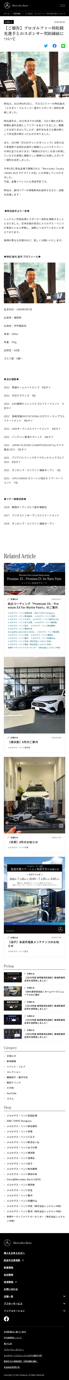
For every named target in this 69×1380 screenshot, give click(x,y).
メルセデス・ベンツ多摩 (19, 1131)
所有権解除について (13, 1337)
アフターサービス (13, 1303)
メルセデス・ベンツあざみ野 (22, 1147)
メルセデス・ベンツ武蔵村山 (22, 1200)
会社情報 (8, 1274)
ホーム (6, 13)
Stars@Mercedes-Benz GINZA (24, 1179)
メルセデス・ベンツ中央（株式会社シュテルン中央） (35, 1206)
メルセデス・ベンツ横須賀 (21, 1152)
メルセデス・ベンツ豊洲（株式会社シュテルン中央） (35, 1211)
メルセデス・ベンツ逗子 (19, 1163)
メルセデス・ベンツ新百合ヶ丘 (23, 1142)
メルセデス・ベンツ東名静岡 (22, 1168)
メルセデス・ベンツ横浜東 (21, 1184)
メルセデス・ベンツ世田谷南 (22, 1115)
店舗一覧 (8, 1296)
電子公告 (8, 1343)
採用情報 (9, 1281)
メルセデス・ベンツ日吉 (19, 1190)
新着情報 (17, 13)
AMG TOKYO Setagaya (19, 1120)
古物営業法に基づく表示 (15, 1331)
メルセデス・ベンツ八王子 (21, 1136)
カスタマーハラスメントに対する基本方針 (23, 1355)
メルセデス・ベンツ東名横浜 (22, 1126)
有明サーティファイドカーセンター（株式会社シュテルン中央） (36, 1218)
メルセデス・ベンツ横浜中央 (22, 1174)
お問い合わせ (11, 1289)
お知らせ (9, 22)
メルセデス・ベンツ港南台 (21, 1158)
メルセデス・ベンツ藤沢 (19, 1195)
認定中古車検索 (12, 1260)
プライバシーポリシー (14, 1349)
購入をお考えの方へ (14, 1253)
